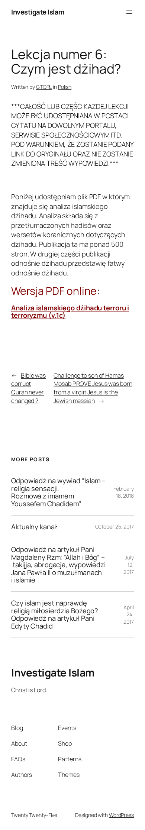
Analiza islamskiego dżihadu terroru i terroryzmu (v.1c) (70, 311)
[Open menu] (129, 12)
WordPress (121, 814)
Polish (64, 86)
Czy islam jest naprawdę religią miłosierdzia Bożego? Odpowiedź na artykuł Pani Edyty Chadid (54, 614)
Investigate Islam (37, 11)
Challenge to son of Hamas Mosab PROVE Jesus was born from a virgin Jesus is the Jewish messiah (93, 388)
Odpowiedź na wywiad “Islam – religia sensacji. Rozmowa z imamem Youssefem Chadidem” (58, 492)
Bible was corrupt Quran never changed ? (28, 388)
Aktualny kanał (34, 527)
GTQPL (44, 86)
